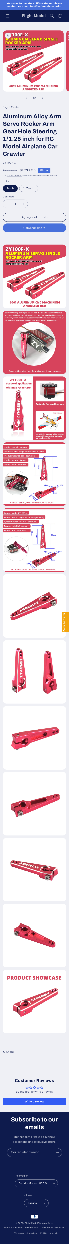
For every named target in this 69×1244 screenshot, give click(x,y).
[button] (7, 16)
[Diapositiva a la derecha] (42, 98)
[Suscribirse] (58, 1152)
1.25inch (28, 188)
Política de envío (49, 1233)
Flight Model (31, 1223)
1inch (10, 188)
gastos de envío (14, 175)
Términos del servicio (25, 1233)
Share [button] (10, 1052)
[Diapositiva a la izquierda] (26, 98)
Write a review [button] (34, 1101)
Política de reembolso (26, 1228)
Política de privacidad (53, 1228)
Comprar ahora (34, 227)
